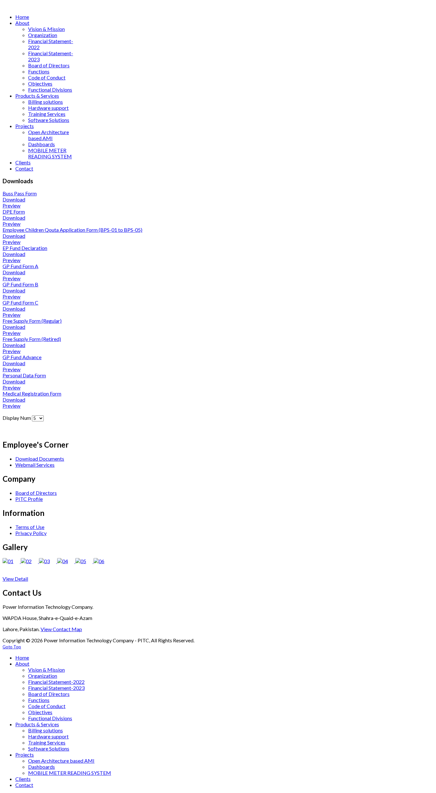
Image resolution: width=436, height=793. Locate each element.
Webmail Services (35, 465)
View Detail (15, 579)
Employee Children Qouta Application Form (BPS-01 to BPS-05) (72, 230)
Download (14, 199)
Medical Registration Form (32, 393)
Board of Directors (36, 493)
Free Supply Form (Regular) (32, 321)
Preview (11, 205)
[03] (48, 561)
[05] (84, 561)
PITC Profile (29, 499)
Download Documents (39, 459)
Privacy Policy (31, 533)
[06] (102, 561)
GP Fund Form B (20, 284)
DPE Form (14, 211)
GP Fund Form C (20, 302)
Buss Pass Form (20, 193)
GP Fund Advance (22, 357)
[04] (66, 561)
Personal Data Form (24, 375)
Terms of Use (29, 527)
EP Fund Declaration (25, 248)
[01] (12, 561)
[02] (30, 561)
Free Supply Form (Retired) (32, 339)
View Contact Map (61, 629)
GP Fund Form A (20, 266)
